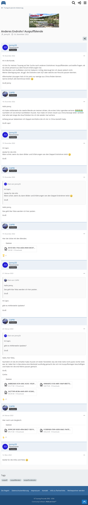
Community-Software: (44, 502)
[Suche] (73, 3)
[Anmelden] (79, 3)
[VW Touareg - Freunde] (3, 3)
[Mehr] (84, 56)
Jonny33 (7, 34)
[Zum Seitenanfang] (84, 502)
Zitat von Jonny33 (14, 184)
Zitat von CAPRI (13, 280)
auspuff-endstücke (30, 480)
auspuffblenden (16, 480)
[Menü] (85, 3)
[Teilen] (85, 38)
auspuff (4, 480)
